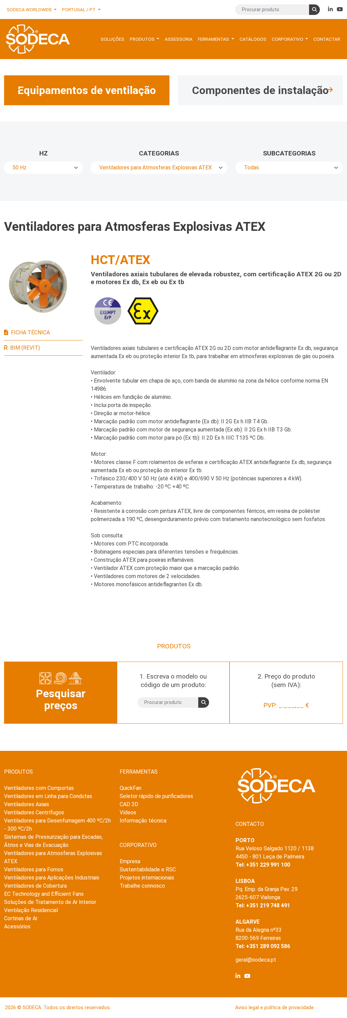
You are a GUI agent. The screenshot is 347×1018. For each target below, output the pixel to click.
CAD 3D (129, 804)
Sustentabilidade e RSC (148, 869)
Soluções (112, 39)
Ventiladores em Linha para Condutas (48, 796)
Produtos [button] (143, 39)
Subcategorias (289, 153)
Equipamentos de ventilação (87, 90)
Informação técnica (143, 820)
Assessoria (178, 39)
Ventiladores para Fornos (33, 869)
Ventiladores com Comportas (39, 788)
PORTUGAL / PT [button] (79, 9)
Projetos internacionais (147, 877)
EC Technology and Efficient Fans (44, 894)
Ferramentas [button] (214, 39)
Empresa (130, 861)
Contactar (326, 39)
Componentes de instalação (260, 90)
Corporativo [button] (288, 39)
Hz (43, 153)
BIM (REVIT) (25, 348)
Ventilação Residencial (31, 910)
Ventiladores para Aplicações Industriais (51, 877)
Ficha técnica (30, 332)
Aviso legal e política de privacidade (274, 1008)
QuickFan (130, 788)
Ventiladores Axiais (26, 804)
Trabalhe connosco (142, 886)
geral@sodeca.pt (256, 960)
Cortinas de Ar (21, 918)
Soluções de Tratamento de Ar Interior (50, 902)
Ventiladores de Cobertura (35, 886)
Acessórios (17, 926)
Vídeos (128, 812)
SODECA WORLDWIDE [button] (30, 9)
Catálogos (253, 39)
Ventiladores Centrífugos (34, 812)
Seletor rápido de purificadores (156, 796)
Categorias (159, 153)
